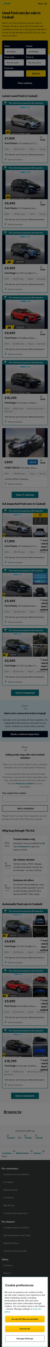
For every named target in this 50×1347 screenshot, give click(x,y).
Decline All (25, 1329)
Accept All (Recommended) (25, 1319)
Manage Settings (25, 1338)
